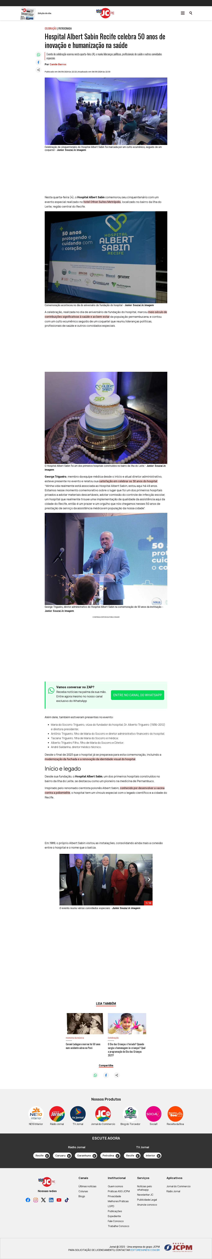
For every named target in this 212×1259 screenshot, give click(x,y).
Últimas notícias (87, 1186)
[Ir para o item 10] (61, 879)
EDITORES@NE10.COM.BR (145, 1250)
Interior (152, 1155)
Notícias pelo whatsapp (144, 1188)
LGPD (111, 1206)
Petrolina (110, 1155)
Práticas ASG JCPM (119, 1191)
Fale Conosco (116, 1221)
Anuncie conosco (147, 1204)
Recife (42, 1155)
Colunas (83, 1191)
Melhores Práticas (118, 1201)
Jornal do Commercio (179, 1186)
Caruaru (62, 1155)
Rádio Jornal (173, 1191)
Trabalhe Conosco (118, 1226)
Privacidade (114, 1196)
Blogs (82, 1196)
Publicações (115, 1211)
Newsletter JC (145, 1194)
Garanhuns (86, 1155)
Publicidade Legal (147, 1199)
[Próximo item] (149, 879)
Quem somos (115, 1186)
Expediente (114, 1216)
